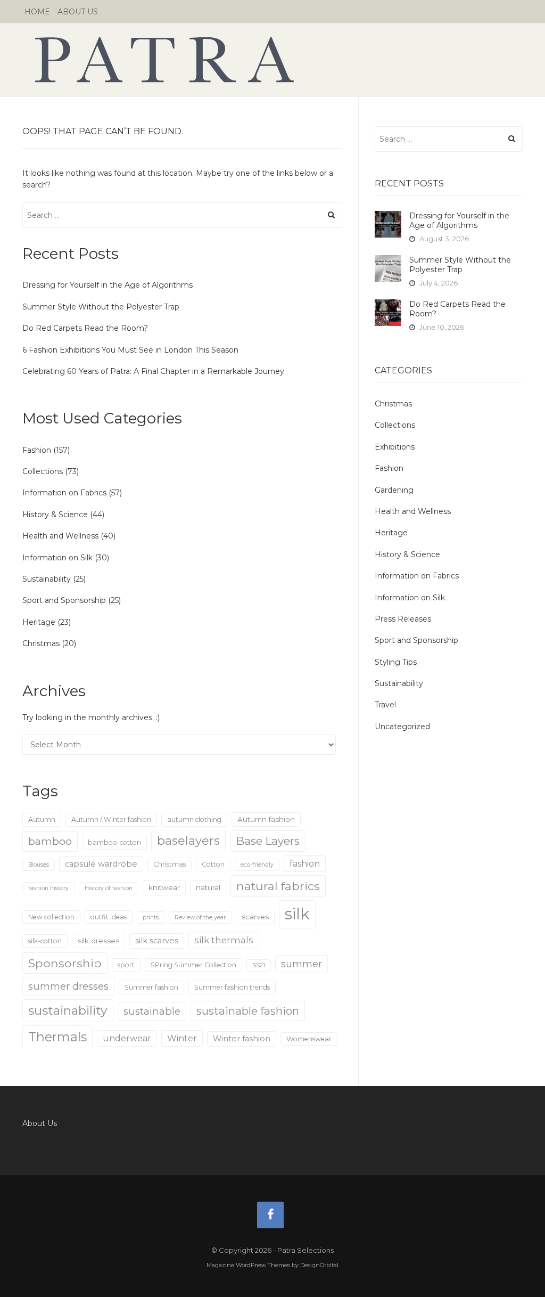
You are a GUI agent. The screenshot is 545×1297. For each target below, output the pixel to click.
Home (37, 12)
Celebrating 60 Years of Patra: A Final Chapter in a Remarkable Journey (153, 371)
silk (297, 913)
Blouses (38, 864)
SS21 (258, 965)
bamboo (50, 841)
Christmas (41, 643)
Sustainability (46, 579)
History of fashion (109, 888)
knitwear (164, 887)
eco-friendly (257, 864)
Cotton (213, 864)
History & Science (55, 514)
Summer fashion (151, 987)
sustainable (151, 1011)
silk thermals (223, 940)
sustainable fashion (247, 1010)
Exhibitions (395, 447)
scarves (255, 916)
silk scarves (156, 940)
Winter (182, 1038)
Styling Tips (396, 662)
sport (126, 965)
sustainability (68, 1010)
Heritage (38, 622)
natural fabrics (278, 886)
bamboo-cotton (114, 842)
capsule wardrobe (101, 864)
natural (208, 887)
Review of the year (200, 917)
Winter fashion (241, 1038)
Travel (385, 704)
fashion (305, 864)
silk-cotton (45, 941)
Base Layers (268, 840)
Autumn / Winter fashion (111, 819)
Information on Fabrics (64, 492)
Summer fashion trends (232, 987)
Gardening (394, 490)
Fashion (36, 450)
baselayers (188, 841)
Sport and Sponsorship (64, 600)
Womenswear (309, 1039)
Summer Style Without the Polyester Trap (100, 307)
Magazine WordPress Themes (248, 1265)
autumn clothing (194, 819)
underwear (127, 1038)
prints (151, 917)
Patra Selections (272, 60)
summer (301, 963)
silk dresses (98, 940)
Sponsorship (65, 963)
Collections (42, 471)
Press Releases (403, 619)
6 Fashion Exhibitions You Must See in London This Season (130, 350)
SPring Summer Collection (193, 965)
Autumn (41, 819)
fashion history (48, 888)
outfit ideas (108, 917)
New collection (51, 917)
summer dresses (68, 986)
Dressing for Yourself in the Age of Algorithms (107, 285)
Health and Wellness (60, 536)
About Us (77, 12)
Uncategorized (402, 726)
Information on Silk (57, 557)
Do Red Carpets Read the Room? (85, 328)
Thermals (57, 1037)
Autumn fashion (266, 819)
